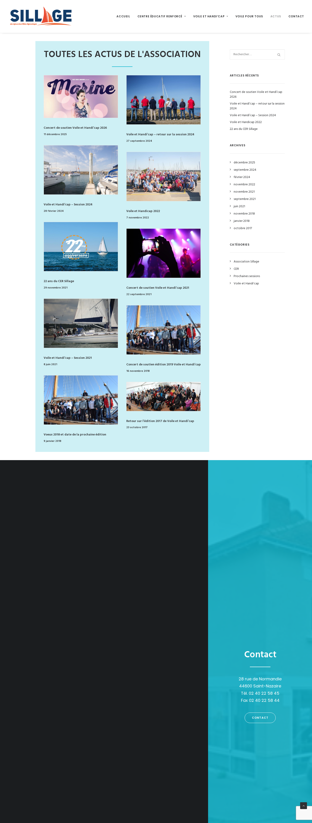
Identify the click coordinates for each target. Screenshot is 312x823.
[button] (81, 96)
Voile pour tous (249, 16)
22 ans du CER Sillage (59, 281)
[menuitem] (124, 16)
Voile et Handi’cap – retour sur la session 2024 (160, 134)
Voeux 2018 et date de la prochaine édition (75, 434)
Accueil (123, 16)
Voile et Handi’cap (209, 16)
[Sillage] (40, 16)
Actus (275, 16)
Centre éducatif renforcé (159, 16)
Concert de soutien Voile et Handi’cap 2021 (157, 288)
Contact (296, 16)
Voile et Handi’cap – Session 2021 (68, 358)
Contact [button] (260, 718)
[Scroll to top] (303, 805)
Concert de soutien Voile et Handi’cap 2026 (75, 128)
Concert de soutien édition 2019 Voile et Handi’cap (163, 364)
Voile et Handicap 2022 (143, 211)
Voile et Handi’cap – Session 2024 (68, 204)
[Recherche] (257, 54)
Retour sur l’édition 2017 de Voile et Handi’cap (160, 421)
